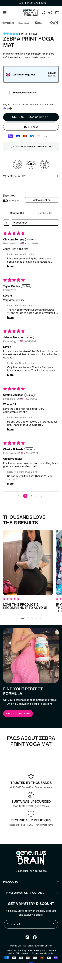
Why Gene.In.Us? (14, 176)
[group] (31, 3)
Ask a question (42, 200)
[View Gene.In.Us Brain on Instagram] (27, 937)
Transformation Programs (23, 892)
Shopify (48, 946)
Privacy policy (40, 950)
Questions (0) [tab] (45, 213)
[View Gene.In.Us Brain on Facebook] (34, 937)
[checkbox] (31, 92)
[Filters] (6, 223)
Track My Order (25, 950)
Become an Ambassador (43, 953)
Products (10, 881)
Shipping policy (23, 953)
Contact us (11, 950)
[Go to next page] (42, 496)
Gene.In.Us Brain (25, 946)
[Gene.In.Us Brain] (31, 13)
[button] (43, 12)
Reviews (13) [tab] (17, 213)
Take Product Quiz (18, 713)
